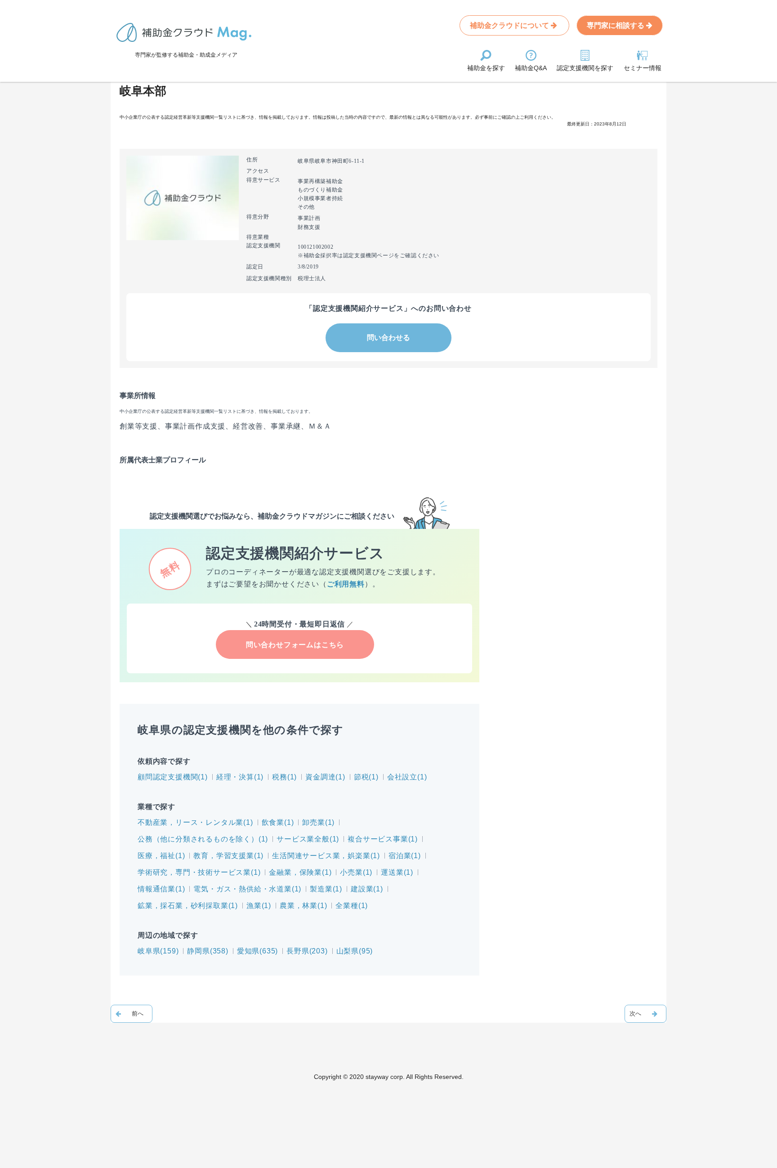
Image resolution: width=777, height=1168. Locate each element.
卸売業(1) (318, 822)
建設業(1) (367, 889)
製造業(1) (326, 889)
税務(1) (284, 777)
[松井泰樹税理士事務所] (645, 1014)
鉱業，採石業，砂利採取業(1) (188, 905)
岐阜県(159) (158, 951)
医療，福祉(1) (161, 855)
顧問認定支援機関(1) (173, 777)
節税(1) (366, 777)
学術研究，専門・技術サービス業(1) (199, 872)
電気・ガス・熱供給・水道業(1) (247, 889)
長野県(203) (306, 951)
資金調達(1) (325, 777)
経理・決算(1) (239, 777)
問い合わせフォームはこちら (295, 645)
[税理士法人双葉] (131, 1014)
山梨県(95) (354, 951)
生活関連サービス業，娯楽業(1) (326, 855)
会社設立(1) (407, 777)
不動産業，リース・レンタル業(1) (195, 822)
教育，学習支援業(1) (228, 855)
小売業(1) (356, 872)
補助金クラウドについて (510, 25)
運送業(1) (397, 872)
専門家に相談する (616, 25)
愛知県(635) (257, 951)
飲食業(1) (278, 822)
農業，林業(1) (303, 905)
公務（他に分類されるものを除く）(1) (203, 839)
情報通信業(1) (161, 889)
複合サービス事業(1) (383, 839)
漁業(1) (258, 905)
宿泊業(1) (404, 855)
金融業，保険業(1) (300, 872)
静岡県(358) (207, 951)
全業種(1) (351, 905)
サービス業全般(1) (308, 839)
